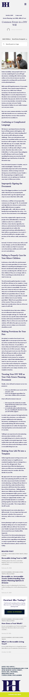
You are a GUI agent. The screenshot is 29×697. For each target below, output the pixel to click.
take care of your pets (8, 355)
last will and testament (8, 543)
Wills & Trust (22, 18)
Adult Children (6, 39)
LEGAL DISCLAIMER (14, 675)
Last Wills (15, 18)
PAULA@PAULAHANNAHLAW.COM (15, 668)
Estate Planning (7, 18)
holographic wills (7, 209)
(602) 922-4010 (8, 667)
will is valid (20, 196)
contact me (23, 543)
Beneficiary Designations (19, 39)
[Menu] (25, 4)
